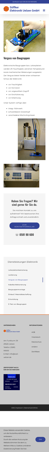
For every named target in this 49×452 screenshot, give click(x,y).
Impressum (19, 408)
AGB (12, 408)
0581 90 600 (27, 234)
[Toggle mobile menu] (44, 10)
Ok (40, 439)
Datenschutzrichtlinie (31, 408)
